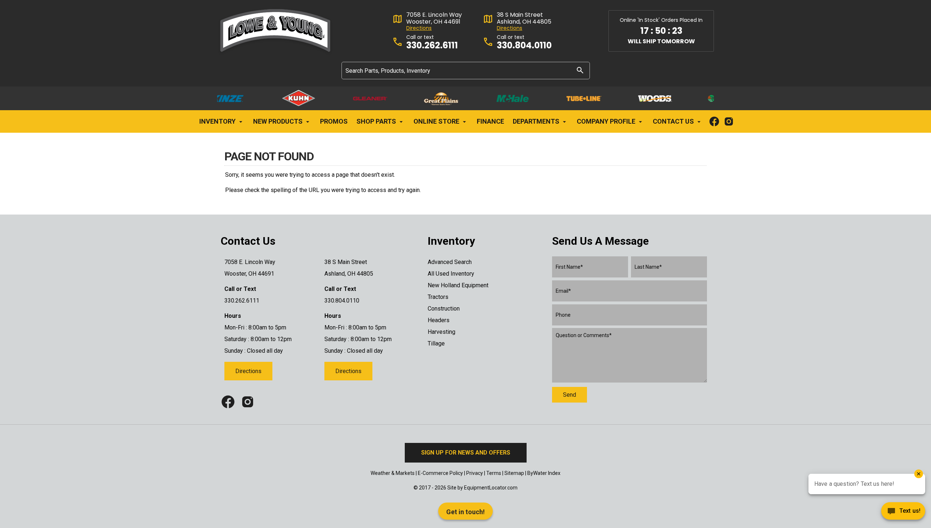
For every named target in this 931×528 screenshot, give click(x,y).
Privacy (474, 473)
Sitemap (514, 473)
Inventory (218, 121)
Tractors (438, 296)
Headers (438, 320)
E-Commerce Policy (440, 473)
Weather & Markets (393, 473)
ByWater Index (543, 473)
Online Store (437, 121)
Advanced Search (450, 262)
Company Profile (607, 121)
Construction (444, 308)
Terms (493, 473)
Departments (537, 121)
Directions (419, 28)
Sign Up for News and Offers (465, 452)
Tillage (436, 343)
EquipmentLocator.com (491, 488)
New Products (278, 121)
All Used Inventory (451, 273)
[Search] (580, 70)
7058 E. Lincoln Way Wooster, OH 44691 (434, 18)
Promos (334, 121)
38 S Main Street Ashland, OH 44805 (524, 18)
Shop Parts (376, 121)
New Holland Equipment (458, 285)
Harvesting (441, 331)
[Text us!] (903, 513)
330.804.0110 (524, 45)
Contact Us (674, 121)
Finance (490, 121)
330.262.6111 (432, 45)
